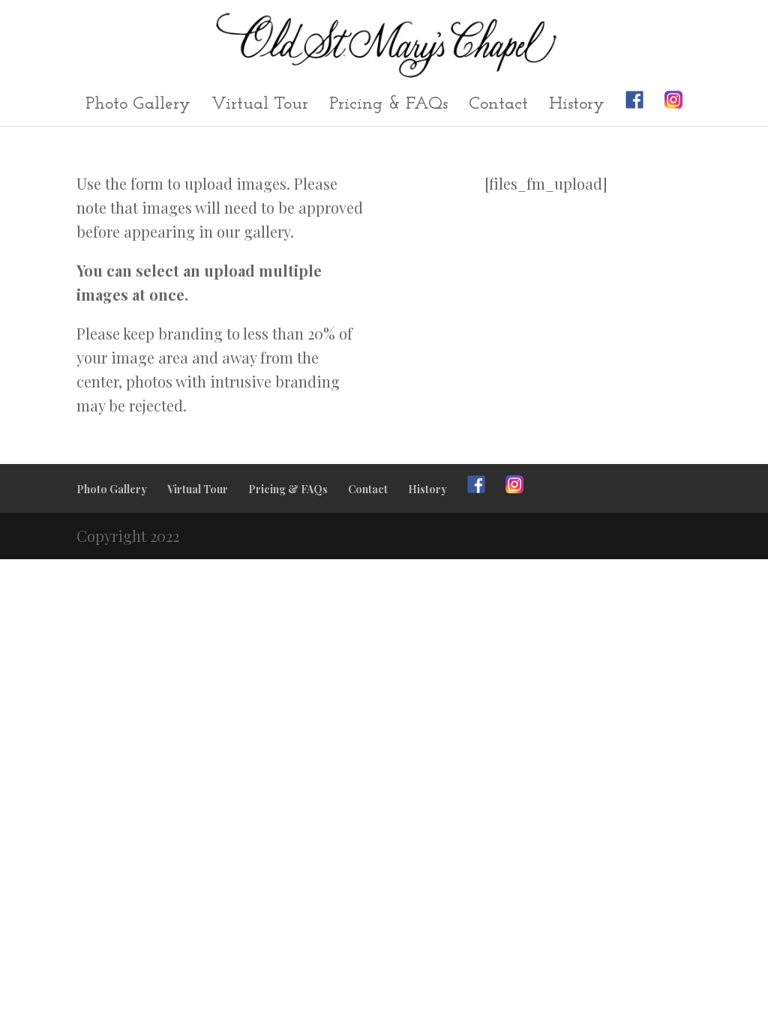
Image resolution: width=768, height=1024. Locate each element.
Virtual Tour (260, 106)
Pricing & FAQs (388, 106)
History (576, 106)
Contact (498, 106)
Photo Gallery (138, 106)
